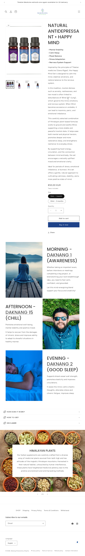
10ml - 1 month (56, 196)
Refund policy (59, 550)
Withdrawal (65, 510)
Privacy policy (35, 550)
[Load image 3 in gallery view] (19, 84)
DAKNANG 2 (60, 364)
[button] (79, 11)
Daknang (13, 551)
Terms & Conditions (51, 510)
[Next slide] (47, 494)
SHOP (18, 510)
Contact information (71, 550)
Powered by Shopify (22, 551)
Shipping (26, 510)
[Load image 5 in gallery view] (38, 84)
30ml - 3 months (56, 201)
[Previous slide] (37, 494)
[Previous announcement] (4, 2)
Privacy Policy (36, 510)
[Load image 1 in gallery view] (10, 84)
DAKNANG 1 (59, 255)
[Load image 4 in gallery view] (28, 84)
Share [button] (52, 232)
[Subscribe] (42, 523)
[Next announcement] (80, 2)
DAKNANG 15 (19, 312)
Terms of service (47, 550)
